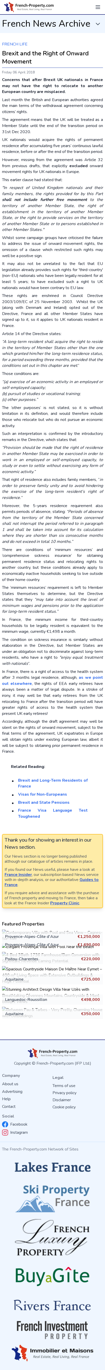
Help (6, 1099)
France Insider (18, 874)
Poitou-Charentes (21, 959)
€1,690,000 (88, 945)
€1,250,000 (88, 936)
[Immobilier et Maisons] (52, 1353)
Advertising (12, 1091)
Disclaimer (61, 1100)
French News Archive (46, 24)
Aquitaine (14, 979)
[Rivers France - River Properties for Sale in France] (52, 1305)
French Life (15, 44)
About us (10, 1084)
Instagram (19, 1132)
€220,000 (90, 959)
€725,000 (90, 979)
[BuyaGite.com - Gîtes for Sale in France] (52, 1276)
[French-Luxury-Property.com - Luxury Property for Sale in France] (52, 1237)
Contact (9, 1106)
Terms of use (63, 1086)
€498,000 (90, 999)
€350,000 (90, 1014)
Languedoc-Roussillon (26, 999)
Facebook (19, 1124)
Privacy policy (64, 1093)
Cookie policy (64, 1107)
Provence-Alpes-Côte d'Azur (32, 936)
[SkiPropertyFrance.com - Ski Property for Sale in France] (52, 1197)
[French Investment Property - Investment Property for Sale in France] (52, 1330)
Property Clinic (64, 903)
